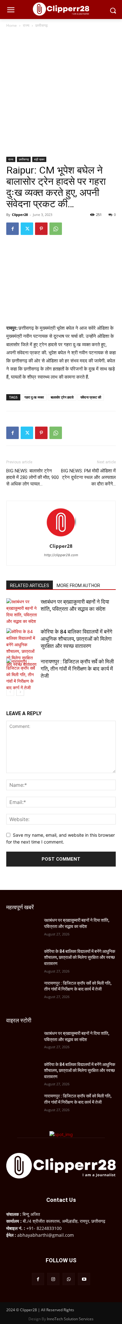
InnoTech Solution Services (70, 1319)
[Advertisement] (61, 93)
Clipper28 (20, 214)
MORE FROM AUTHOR (78, 585)
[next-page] (20, 692)
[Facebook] (12, 228)
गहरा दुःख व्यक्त (34, 397)
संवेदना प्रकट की (90, 397)
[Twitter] (27, 228)
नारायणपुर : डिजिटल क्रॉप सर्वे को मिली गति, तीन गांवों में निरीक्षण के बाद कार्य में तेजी (77, 668)
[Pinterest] (41, 228)
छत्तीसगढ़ (41, 25)
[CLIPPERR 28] (61, 9)
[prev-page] (10, 692)
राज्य (26, 25)
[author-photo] (61, 537)
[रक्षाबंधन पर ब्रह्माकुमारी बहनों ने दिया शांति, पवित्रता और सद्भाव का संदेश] (22, 611)
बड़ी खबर (39, 159)
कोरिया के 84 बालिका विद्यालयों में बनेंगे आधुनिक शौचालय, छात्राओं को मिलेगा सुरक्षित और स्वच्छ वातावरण (76, 639)
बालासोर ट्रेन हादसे (62, 397)
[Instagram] (53, 1279)
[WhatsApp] (55, 228)
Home (11, 25)
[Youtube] (84, 1279)
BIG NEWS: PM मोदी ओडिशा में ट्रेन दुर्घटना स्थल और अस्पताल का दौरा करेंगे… (88, 477)
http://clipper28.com (61, 555)
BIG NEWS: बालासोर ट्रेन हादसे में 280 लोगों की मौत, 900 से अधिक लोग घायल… (32, 477)
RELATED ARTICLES (29, 585)
